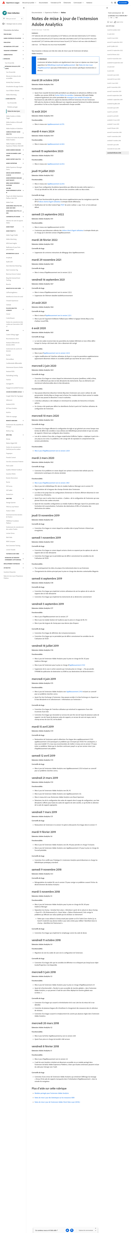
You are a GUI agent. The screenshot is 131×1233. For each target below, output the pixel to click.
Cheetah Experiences (12, 301)
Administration (8, 54)
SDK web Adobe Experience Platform (13, 190)
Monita (8, 439)
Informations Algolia (12, 253)
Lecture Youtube (10, 550)
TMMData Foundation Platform (12, 522)
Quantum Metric (11, 474)
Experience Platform (51, 12)
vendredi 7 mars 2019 (113, 124)
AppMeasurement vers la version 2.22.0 (56, 353)
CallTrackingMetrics (11, 292)
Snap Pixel (9, 498)
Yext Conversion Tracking (13, 545)
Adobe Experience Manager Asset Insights (14, 179)
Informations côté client (11, 46)
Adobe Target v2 (11, 231)
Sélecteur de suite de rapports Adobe (14, 222)
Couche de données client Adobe (13, 154)
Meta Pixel (9, 435)
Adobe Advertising (11, 95)
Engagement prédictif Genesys (14, 388)
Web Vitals (9, 537)
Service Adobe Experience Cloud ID (13, 174)
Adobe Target (10, 227)
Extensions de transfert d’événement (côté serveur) (13, 559)
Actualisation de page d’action (14, 86)
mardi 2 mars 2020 (112, 83)
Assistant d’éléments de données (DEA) (12, 344)
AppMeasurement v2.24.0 (55, 184)
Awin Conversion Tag (12, 270)
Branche (8, 284)
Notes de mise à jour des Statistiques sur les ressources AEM (54, 1098)
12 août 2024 (110, 34)
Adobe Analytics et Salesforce (14, 128)
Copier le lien (119, 22)
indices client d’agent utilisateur (72, 230)
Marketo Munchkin (11, 420)
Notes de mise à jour (14, 111)
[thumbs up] (67, 1230)
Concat (8, 314)
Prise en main (7, 34)
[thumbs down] (71, 1230)
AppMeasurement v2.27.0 (55, 124)
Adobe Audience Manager (13, 150)
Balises (63, 12)
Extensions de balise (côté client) (12, 67)
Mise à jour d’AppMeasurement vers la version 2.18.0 (52, 483)
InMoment (9, 400)
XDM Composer (10, 541)
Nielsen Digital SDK (11, 443)
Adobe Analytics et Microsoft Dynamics (14, 123)
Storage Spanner (11, 502)
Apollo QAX (9, 262)
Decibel (8, 355)
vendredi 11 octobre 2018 (114, 140)
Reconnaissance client (12, 339)
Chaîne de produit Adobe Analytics (13, 133)
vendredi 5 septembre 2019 (115, 99)
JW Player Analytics (11, 408)
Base (7, 330)
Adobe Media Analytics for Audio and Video (14, 207)
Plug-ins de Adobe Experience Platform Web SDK (14, 197)
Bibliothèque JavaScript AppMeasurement (61, 65)
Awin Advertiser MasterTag (13, 266)
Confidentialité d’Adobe (13, 216)
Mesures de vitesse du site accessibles (13, 77)
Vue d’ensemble (9, 63)
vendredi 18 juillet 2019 (113, 104)
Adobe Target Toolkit (12, 235)
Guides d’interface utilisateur (12, 38)
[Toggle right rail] (107, 8)
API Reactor (7, 568)
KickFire (8, 412)
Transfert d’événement (10, 50)
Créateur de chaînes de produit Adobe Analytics (15, 139)
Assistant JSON (10, 404)
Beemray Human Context (13, 274)
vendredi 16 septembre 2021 (115, 63)
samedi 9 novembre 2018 (114, 132)
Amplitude (9, 258)
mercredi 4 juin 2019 (113, 108)
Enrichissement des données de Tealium (14, 516)
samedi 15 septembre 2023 (115, 42)
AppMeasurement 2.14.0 (74, 692)
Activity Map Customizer (13, 82)
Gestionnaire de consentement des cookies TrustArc (15, 528)
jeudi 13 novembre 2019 (113, 87)
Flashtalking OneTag (12, 375)
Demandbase (10, 359)
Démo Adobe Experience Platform (13, 184)
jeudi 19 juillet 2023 (112, 46)
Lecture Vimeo (10, 533)
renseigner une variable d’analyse (78, 97)
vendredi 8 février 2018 (114, 153)
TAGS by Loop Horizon (12, 507)
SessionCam (9, 494)
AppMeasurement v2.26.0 (55, 144)
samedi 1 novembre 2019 (114, 91)
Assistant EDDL (10, 371)
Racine (8, 482)
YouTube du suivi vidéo (12, 553)
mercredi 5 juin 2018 (113, 145)
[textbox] (12, 18)
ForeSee (8, 380)
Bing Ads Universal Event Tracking (13, 279)
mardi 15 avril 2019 (112, 112)
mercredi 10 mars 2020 (113, 79)
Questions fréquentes (10, 572)
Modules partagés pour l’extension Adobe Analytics (52, 1093)
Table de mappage (11, 416)
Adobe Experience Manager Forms (14, 168)
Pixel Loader (9, 466)
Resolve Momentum (12, 478)
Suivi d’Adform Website (12, 90)
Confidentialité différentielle (14, 363)
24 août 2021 (110, 67)
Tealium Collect (10, 511)
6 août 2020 (110, 71)
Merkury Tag (9, 431)
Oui (111, 17)
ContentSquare (10, 318)
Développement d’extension (12, 564)
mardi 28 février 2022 (113, 54)
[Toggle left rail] (24, 8)
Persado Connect (11, 457)
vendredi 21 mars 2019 (113, 120)
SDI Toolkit (9, 490)
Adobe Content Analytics (13, 159)
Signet (111, 22)
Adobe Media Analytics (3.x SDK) (13, 212)
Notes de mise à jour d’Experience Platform (13, 577)
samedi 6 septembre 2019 (114, 95)
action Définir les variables (64, 95)
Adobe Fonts (9, 202)
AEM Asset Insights (11, 243)
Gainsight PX (9, 384)
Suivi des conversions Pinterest (14, 461)
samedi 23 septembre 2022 (115, 50)
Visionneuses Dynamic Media (14, 367)
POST (62, 205)
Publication (7, 42)
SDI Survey (9, 486)
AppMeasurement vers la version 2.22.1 (58, 315)
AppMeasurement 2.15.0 (77, 665)
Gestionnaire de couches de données (14, 350)
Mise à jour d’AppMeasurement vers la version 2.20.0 (52, 451)
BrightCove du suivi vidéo (13, 288)
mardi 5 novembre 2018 (114, 136)
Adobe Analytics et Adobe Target (13, 117)
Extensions (7, 59)
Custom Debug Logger (12, 334)
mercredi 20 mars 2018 (113, 149)
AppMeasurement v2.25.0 (55, 164)
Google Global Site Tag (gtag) (14, 396)
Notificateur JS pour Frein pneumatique (13, 248)
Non (117, 17)
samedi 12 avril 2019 (112, 116)
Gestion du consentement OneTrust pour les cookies (13, 448)
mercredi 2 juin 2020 (113, 75)
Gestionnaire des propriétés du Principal (14, 426)
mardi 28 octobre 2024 (113, 30)
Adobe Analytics (11, 98)
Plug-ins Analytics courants (11, 309)
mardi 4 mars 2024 (112, 38)
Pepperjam (9, 453)
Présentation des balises (11, 30)
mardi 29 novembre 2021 (114, 59)
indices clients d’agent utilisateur (49, 202)
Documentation (37, 12)
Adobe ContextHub (11, 163)
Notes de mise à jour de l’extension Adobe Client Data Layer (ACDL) (57, 1102)
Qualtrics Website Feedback (14, 470)
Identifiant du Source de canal (14, 296)
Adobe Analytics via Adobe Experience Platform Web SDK (14, 145)
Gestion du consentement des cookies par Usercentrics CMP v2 (14, 324)
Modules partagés (12, 107)
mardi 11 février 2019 (113, 128)
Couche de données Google (14, 392)
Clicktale (8, 305)
